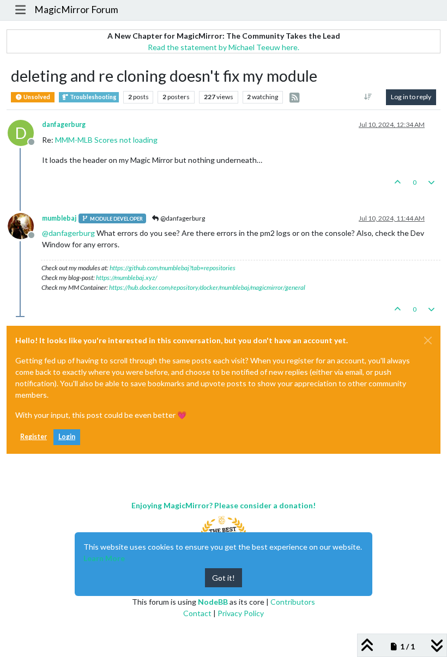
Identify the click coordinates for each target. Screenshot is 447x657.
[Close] (427, 340)
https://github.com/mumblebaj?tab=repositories (172, 268)
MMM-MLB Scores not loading (106, 139)
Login (66, 437)
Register (33, 437)
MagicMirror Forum (76, 9)
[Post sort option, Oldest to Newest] (368, 97)
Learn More (104, 558)
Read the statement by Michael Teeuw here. (223, 47)
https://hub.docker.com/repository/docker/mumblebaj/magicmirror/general (207, 287)
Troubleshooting (92, 97)
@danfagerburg (182, 218)
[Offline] (25, 225)
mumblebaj (59, 218)
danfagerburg (64, 124)
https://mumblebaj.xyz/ (126, 277)
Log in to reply (411, 97)
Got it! (223, 577)
